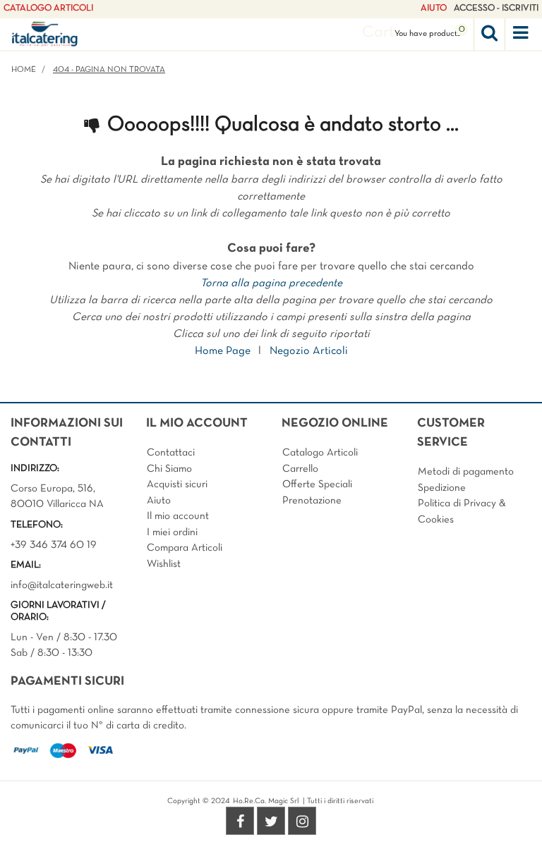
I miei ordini (172, 532)
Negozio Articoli (309, 351)
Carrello (300, 469)
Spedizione (442, 488)
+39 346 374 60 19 (54, 545)
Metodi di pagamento (466, 472)
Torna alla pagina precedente (271, 283)
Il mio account (178, 516)
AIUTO (434, 8)
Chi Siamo (169, 469)
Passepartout (301, 822)
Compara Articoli (184, 548)
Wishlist (164, 564)
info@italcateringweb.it (62, 585)
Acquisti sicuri (177, 484)
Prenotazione (312, 501)
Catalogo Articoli (320, 453)
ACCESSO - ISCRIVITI (496, 8)
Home (23, 69)
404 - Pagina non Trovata (109, 69)
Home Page (223, 351)
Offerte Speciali (317, 484)
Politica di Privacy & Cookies (462, 512)
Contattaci (171, 453)
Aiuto (159, 501)
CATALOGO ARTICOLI (48, 8)
